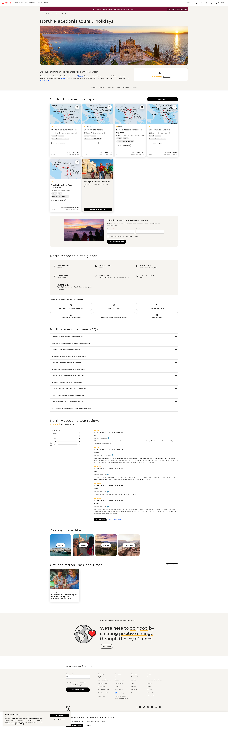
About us (117, 677)
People (149, 683)
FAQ (132, 683)
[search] (189, 3)
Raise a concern (135, 693)
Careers (117, 686)
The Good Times (119, 680)
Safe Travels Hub (103, 683)
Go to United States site (74, 725)
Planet (149, 686)
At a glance (110, 87)
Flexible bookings (103, 689)
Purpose (150, 674)
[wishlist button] (77, 107)
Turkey (83, 545)
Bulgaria (106, 545)
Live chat (133, 680)
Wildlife (149, 689)
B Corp (149, 677)
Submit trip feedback (104, 680)
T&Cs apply (78, 685)
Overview (94, 87)
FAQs (118, 87)
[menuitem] (6, 3)
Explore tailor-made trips (97, 209)
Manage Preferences (59, 719)
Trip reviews (126, 87)
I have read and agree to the (124, 236)
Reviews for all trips (114, 520)
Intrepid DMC (119, 683)
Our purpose (106, 646)
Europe (58, 14)
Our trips (102, 87)
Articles (134, 87)
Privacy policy (119, 689)
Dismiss (88, 725)
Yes (85, 666)
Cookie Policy (19, 723)
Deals (40, 3)
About (46, 3)
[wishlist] (202, 3)
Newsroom (134, 689)
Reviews (133, 686)
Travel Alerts (101, 686)
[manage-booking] (206, 3)
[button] (77, 107)
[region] (37, 719)
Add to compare (60, 143)
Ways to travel (30, 3)
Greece (63, 78)
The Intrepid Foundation (154, 680)
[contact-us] (211, 3)
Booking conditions (104, 693)
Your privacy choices (123, 693)
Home (42, 14)
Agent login (101, 696)
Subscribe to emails (77, 690)
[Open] (73, 424)
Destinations (18, 3)
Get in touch (134, 677)
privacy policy (133, 236)
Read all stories (172, 565)
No (91, 666)
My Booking (101, 677)
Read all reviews (100, 519)
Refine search (162, 99)
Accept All (59, 715)
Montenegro (129, 545)
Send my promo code (116, 241)
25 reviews (166, 77)
